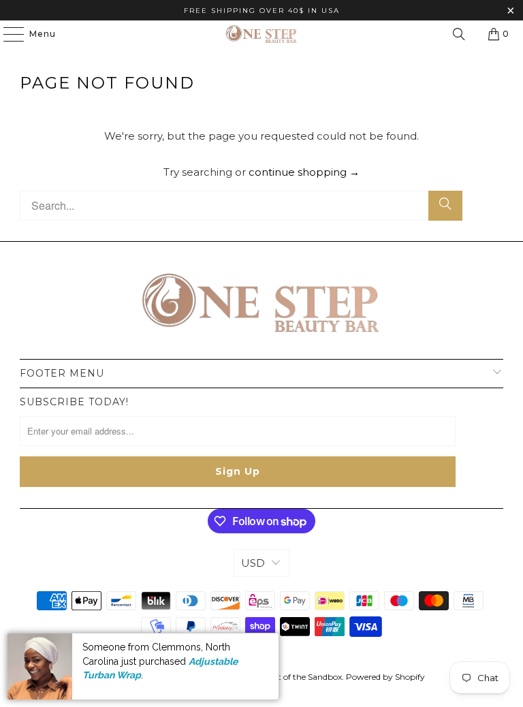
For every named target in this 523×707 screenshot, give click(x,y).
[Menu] (7, 34)
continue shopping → (304, 172)
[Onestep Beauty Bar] (261, 34)
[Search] (459, 34)
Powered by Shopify (385, 677)
